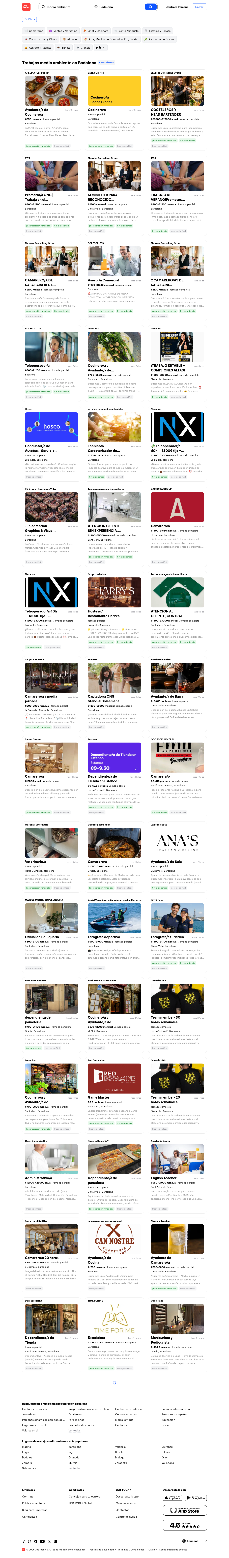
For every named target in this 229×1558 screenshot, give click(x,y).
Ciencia (85, 47)
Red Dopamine (96, 1060)
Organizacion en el (34, 1425)
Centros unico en (126, 1414)
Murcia (73, 1462)
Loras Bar (93, 328)
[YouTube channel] (42, 1541)
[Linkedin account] (55, 1541)
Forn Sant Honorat (35, 980)
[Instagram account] (29, 1541)
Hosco (28, 409)
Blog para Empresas (34, 1509)
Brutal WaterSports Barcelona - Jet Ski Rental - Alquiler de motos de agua (114, 900)
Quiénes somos (126, 1503)
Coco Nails (157, 1300)
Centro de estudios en (129, 1408)
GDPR (152, 1549)
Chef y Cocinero (98, 30)
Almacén (72, 39)
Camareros (36, 30)
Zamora (27, 1462)
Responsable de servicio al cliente (90, 1408)
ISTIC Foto (157, 899)
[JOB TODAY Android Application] (196, 1497)
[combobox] (68, 7)
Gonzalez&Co (158, 980)
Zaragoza (121, 1462)
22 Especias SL (159, 824)
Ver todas (74, 1430)
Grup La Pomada (34, 659)
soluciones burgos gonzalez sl (105, 1220)
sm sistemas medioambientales (105, 409)
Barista (66, 47)
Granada (74, 1457)
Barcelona (75, 1446)
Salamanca (29, 1468)
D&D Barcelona (33, 1300)
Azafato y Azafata (40, 47)
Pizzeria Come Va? (98, 1140)
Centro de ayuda (126, 1516)
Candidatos (29, 1516)
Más (98, 47)
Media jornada (124, 1419)
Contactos (122, 1509)
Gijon (165, 1457)
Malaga (119, 1457)
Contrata (28, 1496)
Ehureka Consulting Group (166, 72)
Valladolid (168, 1462)
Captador (121, 1425)
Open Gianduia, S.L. (36, 1140)
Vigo (71, 1452)
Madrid (26, 1446)
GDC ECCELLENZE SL (163, 739)
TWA (27, 158)
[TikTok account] (23, 1541)
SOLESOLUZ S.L (97, 243)
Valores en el (30, 1430)
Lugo (25, 1452)
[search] (151, 7)
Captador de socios (34, 1408)
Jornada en (29, 1414)
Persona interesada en (176, 1408)
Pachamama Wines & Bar (102, 980)
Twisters (92, 659)
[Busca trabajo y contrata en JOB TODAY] (26, 7)
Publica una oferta (33, 1503)
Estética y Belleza (160, 30)
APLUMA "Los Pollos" (37, 72)
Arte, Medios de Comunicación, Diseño (113, 39)
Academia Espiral (160, 1140)
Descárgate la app (127, 1496)
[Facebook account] (35, 1541)
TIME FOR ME (95, 1300)
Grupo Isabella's (97, 574)
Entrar (199, 6)
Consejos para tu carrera (84, 1496)
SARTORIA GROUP (161, 488)
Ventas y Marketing (65, 30)
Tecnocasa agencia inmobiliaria (106, 488)
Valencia (120, 1446)
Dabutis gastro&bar (99, 824)
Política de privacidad (102, 1549)
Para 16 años (76, 1419)
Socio (165, 1425)
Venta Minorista (129, 30)
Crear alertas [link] (106, 62)
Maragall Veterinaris (36, 824)
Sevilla (119, 1452)
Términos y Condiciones (131, 1549)
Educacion (168, 1419)
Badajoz (27, 1457)
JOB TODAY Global (80, 1503)
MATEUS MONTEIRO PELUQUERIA (44, 899)
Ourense (167, 1446)
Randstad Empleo (161, 659)
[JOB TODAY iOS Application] (172, 1497)
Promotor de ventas (81, 1425)
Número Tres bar (160, 1220)
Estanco (92, 739)
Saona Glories (96, 72)
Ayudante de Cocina (162, 39)
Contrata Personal (177, 6)
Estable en (75, 1414)
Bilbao (166, 1452)
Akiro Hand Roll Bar (36, 1220)
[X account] (49, 1541)
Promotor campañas (175, 1414)
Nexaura (156, 328)
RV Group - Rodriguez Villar (40, 488)
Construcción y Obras (43, 39)
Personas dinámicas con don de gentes (42, 1420)
